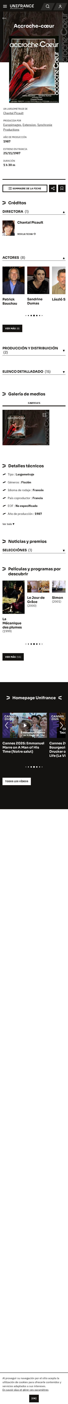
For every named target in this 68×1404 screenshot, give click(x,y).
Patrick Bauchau (9, 301)
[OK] (34, 1398)
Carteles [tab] (34, 403)
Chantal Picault (13, 113)
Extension (29, 125)
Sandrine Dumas (34, 301)
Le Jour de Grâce (36, 600)
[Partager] (52, 188)
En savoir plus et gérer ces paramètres (25, 1389)
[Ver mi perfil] (60, 6)
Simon (57, 598)
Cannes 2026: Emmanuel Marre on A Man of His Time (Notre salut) (23, 747)
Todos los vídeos (16, 781)
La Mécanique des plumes (12, 623)
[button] (44, 415)
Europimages (12, 125)
